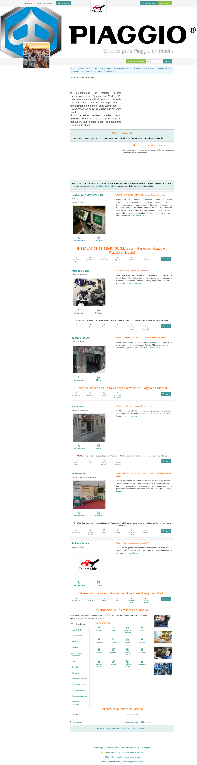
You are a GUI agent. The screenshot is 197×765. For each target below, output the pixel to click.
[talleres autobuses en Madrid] (113, 649)
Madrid (75, 714)
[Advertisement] (118, 85)
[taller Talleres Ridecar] (89, 359)
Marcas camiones (78, 690)
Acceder (165, 3)
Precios (74, 647)
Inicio (29, 3)
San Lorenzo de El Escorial (138, 722)
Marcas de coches (79, 679)
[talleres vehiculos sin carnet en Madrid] (99, 640)
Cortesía (75, 673)
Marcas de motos (78, 684)
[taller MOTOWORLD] (89, 494)
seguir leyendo (142, 216)
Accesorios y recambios (76, 654)
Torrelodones (132, 714)
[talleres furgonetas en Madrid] (142, 661)
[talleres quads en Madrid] (142, 628)
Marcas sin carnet (79, 696)
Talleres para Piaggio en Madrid (129, 762)
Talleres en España (111, 752)
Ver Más (165, 258)
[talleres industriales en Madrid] (99, 628)
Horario (74, 667)
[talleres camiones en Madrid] (113, 661)
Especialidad (76, 636)
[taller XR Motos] (89, 427)
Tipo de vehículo (78, 624)
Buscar (167, 61)
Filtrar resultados (136, 61)
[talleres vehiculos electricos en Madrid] (99, 661)
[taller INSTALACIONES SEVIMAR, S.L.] (89, 219)
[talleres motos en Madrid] (113, 628)
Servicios (75, 641)
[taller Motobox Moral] (89, 292)
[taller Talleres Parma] (89, 564)
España (64, 3)
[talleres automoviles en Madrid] (142, 649)
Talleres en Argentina (134, 752)
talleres (138, 757)
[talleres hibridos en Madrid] (127, 661)
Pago (73, 661)
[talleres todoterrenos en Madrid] (99, 649)
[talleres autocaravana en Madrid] (113, 640)
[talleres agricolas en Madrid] (142, 640)
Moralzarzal (77, 722)
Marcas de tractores (75, 703)
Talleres (73, 77)
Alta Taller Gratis (44, 3)
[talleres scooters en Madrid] (127, 640)
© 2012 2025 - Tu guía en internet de (119, 757)
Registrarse (149, 3)
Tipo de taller (76, 630)
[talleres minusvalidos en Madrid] (127, 628)
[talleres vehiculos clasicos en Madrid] (127, 649)
